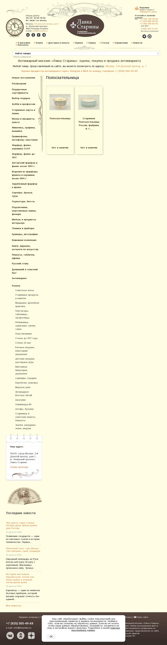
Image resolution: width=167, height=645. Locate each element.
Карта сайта (142, 617)
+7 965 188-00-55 (149, 23)
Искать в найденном (22, 56)
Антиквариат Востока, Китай (23, 393)
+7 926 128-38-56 (149, 19)
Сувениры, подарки (25, 378)
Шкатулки (20, 400)
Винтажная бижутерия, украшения (21, 370)
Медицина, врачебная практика (27, 304)
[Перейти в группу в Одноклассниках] (33, 35)
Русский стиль (20, 263)
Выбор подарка (21, 98)
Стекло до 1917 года (26, 338)
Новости (137, 43)
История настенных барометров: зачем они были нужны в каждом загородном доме (20, 578)
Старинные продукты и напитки (26, 296)
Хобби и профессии (23, 104)
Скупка (92, 43)
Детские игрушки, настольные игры (25, 360)
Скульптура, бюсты (23, 201)
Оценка (79, 43)
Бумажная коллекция (24, 240)
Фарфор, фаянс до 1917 (23, 155)
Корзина (144, 8)
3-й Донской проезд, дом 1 (46, 23)
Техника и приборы (23, 228)
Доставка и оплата (58, 43)
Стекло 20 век (23, 343)
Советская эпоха (24, 290)
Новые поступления (23, 77)
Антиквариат (19, 278)
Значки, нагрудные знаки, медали (25, 426)
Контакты (23, 45)
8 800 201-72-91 (149, 28)
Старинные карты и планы (23, 111)
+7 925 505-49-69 (149, 21)
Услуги (39, 43)
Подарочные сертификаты (20, 91)
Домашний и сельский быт (25, 271)
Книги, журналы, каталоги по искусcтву (25, 247)
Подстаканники (23, 333)
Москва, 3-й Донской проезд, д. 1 (126, 66)
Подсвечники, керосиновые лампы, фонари (24, 211)
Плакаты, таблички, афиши (23, 256)
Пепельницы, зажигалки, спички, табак (25, 326)
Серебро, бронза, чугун (22, 194)
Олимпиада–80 (23, 404)
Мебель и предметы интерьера (24, 221)
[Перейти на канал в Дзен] (39, 35)
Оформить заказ (148, 11)
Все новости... (14, 605)
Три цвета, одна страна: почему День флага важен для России (21, 526)
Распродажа (19, 83)
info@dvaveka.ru (40, 31)
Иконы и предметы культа (23, 120)
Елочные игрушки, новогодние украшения (25, 351)
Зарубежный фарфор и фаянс (24, 185)
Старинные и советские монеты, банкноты (25, 417)
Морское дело (22, 387)
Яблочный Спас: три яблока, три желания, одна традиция (23, 550)
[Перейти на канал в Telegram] (44, 35)
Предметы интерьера (29, 617)
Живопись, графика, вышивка (23, 129)
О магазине (24, 43)
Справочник (121, 43)
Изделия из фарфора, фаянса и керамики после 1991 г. (25, 175)
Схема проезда (19, 467)
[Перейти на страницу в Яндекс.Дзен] (31, 635)
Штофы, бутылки (24, 409)
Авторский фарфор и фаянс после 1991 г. (24, 164)
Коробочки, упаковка (26, 382)
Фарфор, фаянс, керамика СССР (21, 147)
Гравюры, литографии (25, 234)
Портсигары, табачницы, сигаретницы (22, 314)
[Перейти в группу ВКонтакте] (28, 35)
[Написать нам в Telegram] (137, 34)
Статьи (105, 43)
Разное (16, 285)
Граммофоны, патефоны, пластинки (25, 138)
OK (51, 636)
